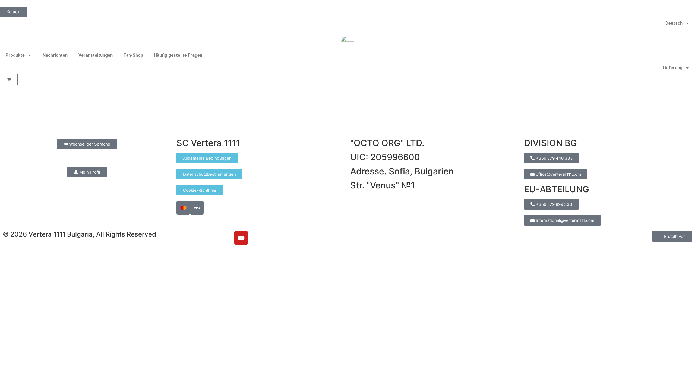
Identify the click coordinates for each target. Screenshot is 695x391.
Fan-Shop (133, 55)
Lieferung (673, 67)
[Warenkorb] (9, 79)
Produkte (15, 55)
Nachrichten (55, 55)
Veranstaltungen (95, 55)
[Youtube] (241, 238)
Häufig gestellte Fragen (178, 55)
